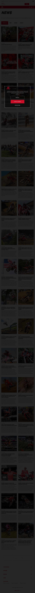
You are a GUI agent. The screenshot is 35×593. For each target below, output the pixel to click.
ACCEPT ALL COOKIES (17, 101)
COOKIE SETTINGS (17, 105)
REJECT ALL (17, 97)
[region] (17, 97)
